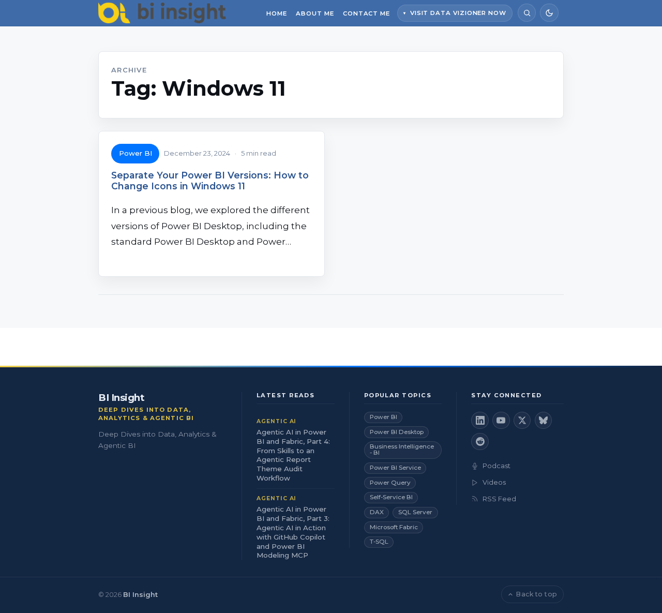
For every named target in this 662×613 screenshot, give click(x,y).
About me (315, 13)
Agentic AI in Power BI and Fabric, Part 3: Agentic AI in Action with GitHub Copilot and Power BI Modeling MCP (293, 532)
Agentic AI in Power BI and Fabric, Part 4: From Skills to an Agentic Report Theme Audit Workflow (293, 455)
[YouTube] (501, 420)
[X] (522, 420)
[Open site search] (527, 13)
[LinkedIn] (480, 420)
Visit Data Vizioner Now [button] (458, 13)
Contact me (366, 13)
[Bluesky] (543, 420)
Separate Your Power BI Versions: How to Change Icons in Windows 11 (210, 180)
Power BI (135, 153)
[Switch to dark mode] (549, 13)
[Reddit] (480, 442)
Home (276, 13)
